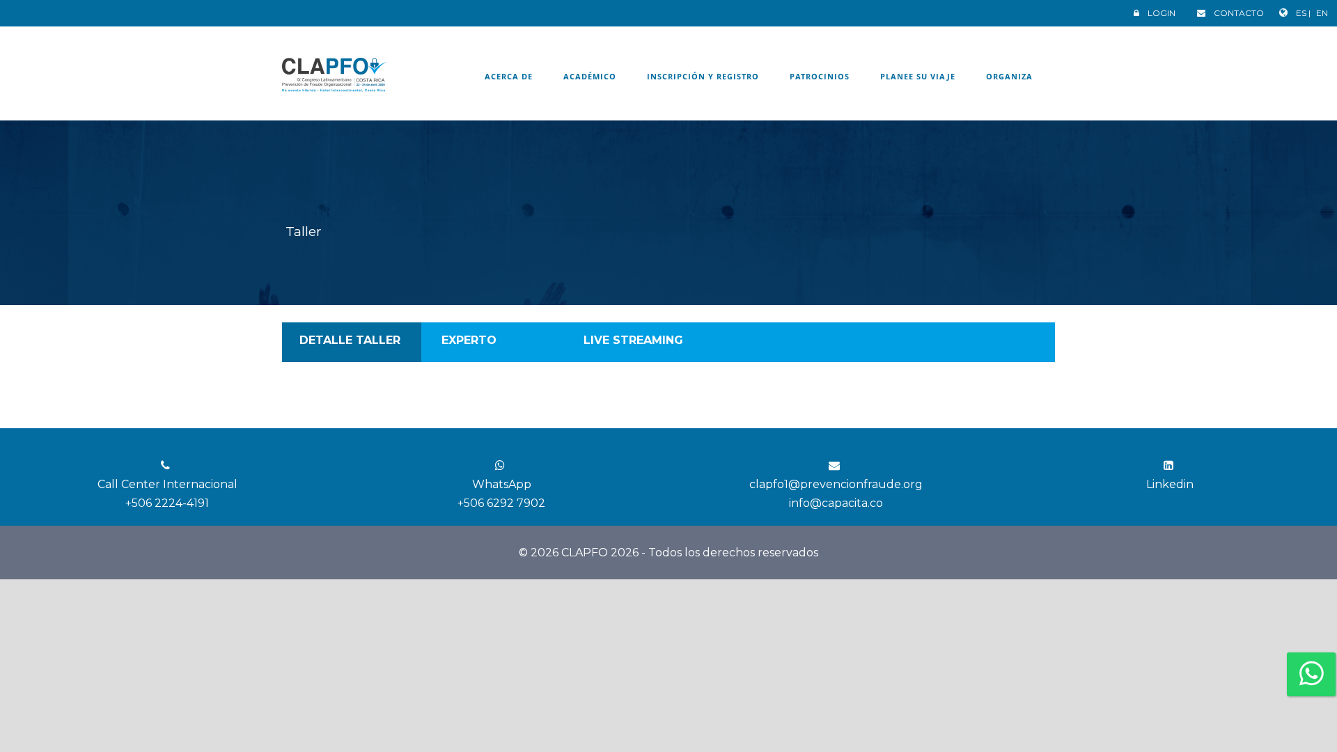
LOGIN (1161, 13)
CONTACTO (1239, 13)
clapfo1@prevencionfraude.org (836, 484)
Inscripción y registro (703, 76)
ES (1302, 13)
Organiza (1009, 76)
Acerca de (509, 76)
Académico (589, 76)
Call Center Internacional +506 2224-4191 (167, 494)
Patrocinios (820, 76)
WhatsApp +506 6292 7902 (501, 494)
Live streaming (633, 340)
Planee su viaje (917, 76)
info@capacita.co (836, 503)
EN (1322, 13)
